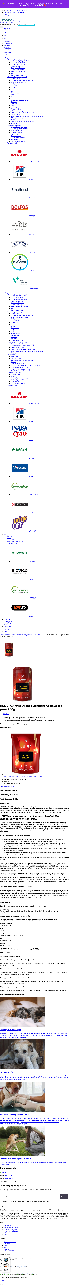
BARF (40, 635)
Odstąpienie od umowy (11, 1231)
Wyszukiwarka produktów (9, 24)
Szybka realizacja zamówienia (14, 12)
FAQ (5, 1247)
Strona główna (5, 635)
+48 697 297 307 (11, 1175)
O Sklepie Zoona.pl (10, 1242)
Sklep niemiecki (9, 1251)
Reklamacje (7, 1233)
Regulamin (7, 1226)
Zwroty (6, 1234)
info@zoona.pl (8, 1178)
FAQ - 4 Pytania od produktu (9, 786)
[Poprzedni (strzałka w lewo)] (0, 1284)
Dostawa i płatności (10, 1229)
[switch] (6, 1270)
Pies (13, 635)
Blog (5, 14)
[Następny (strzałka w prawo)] (2, 1284)
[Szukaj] (1, 27)
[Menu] (0, 21)
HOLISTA (6, 714)
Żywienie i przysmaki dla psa (26, 635)
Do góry (2, 1280)
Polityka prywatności (11, 1227)
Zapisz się (64, 1197)
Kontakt (6, 16)
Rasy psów (7, 1243)
